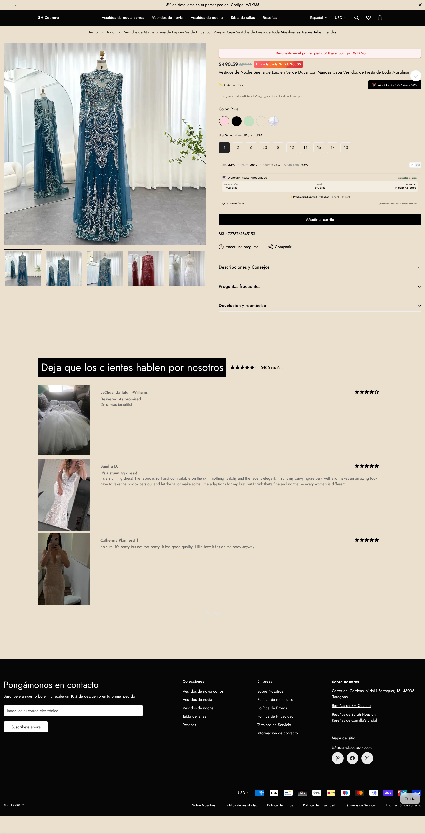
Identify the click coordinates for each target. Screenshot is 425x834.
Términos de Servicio (274, 725)
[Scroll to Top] (415, 807)
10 (346, 147)
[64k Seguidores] (367, 758)
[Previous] (15, 5)
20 (264, 147)
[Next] (409, 5)
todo (110, 32)
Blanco (273, 121)
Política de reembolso (275, 699)
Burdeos (261, 121)
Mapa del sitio (343, 738)
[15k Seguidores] (352, 758)
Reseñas (270, 17)
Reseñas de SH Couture (351, 705)
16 (319, 147)
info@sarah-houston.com (352, 748)
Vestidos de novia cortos (123, 17)
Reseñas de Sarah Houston (354, 714)
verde (249, 121)
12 (292, 147)
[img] (242, 367)
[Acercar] (195, 53)
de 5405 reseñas (269, 367)
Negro (237, 121)
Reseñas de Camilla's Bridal (354, 720)
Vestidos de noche (207, 17)
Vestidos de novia (167, 17)
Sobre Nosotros (270, 691)
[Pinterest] (338, 758)
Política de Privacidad (275, 716)
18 (332, 147)
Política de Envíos (272, 708)
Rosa (224, 121)
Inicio (93, 32)
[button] (380, 17)
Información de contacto (277, 733)
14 (305, 147)
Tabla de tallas (243, 17)
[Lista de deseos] (415, 75)
